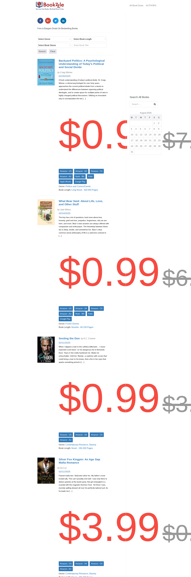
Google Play (80, 181)
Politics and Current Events (78, 186)
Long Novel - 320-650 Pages (84, 190)
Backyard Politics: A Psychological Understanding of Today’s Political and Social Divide (82, 64)
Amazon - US (66, 171)
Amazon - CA (97, 171)
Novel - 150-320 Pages (82, 448)
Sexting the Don (69, 338)
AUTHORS (151, 5)
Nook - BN (79, 176)
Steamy (92, 445)
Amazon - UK (81, 171)
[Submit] (155, 104)
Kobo (90, 176)
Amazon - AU (65, 176)
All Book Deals (136, 5)
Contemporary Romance (76, 445)
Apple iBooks (65, 181)
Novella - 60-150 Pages (82, 327)
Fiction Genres (72, 324)
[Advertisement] (144, 53)
